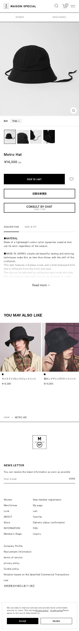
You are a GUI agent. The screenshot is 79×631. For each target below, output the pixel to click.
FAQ (35, 528)
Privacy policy (41, 610)
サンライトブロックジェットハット (19, 379)
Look (6, 511)
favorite (37, 517)
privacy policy (11, 563)
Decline (56, 621)
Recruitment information (17, 552)
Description (11, 227)
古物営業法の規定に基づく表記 (19, 586)
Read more (39, 285)
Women (8, 500)
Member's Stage (12, 534)
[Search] (56, 6)
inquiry (37, 534)
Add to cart (34, 179)
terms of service (13, 557)
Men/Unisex (10, 505)
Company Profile (13, 546)
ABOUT (8, 517)
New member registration (47, 500)
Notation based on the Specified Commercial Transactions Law (36, 577)
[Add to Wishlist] (71, 179)
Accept (22, 621)
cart (35, 511)
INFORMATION (12, 528)
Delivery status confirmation (49, 522)
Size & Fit (31, 227)
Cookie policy (11, 569)
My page (37, 505)
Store (7, 522)
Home (7, 417)
